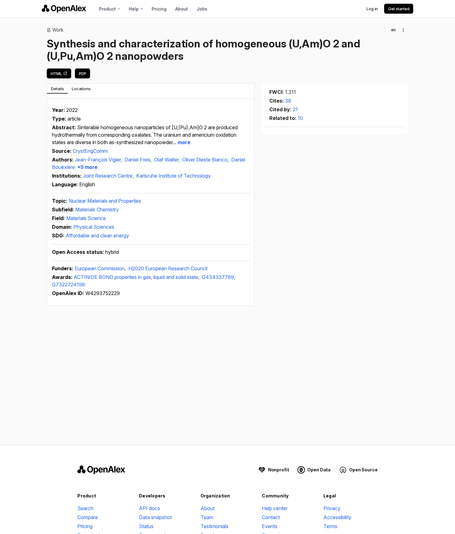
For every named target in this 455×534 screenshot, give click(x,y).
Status (146, 526)
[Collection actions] (403, 30)
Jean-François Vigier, (99, 160)
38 (288, 101)
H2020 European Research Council (167, 268)
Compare (87, 517)
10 (300, 118)
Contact (271, 517)
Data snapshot (155, 517)
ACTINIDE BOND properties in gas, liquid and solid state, (137, 277)
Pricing (159, 8)
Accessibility (337, 517)
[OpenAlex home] (64, 9)
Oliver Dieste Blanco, (206, 160)
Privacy (331, 508)
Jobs (202, 8)
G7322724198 (68, 284)
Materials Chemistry (97, 209)
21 (295, 109)
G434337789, (218, 277)
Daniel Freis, (138, 160)
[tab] (57, 89)
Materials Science (86, 218)
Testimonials (214, 526)
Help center (275, 508)
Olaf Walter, (167, 160)
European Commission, (101, 268)
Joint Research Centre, (109, 176)
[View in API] (393, 30)
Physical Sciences (93, 227)
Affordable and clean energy (97, 235)
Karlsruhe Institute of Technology (173, 176)
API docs (149, 508)
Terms (330, 526)
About (181, 8)
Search (85, 508)
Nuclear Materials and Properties (105, 201)
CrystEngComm (90, 151)
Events (269, 526)
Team (207, 517)
